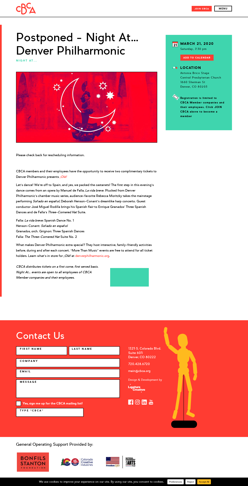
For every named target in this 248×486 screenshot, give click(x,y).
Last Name (82, 349)
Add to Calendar (197, 57)
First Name (31, 349)
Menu (223, 8)
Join (202, 8)
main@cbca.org (139, 371)
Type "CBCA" (32, 410)
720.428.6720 (139, 364)
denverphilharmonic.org (92, 256)
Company (29, 361)
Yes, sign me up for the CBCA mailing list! (53, 403)
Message (28, 382)
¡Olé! (63, 177)
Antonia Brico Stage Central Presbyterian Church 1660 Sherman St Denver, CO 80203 (200, 79)
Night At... (26, 60)
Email (25, 371)
